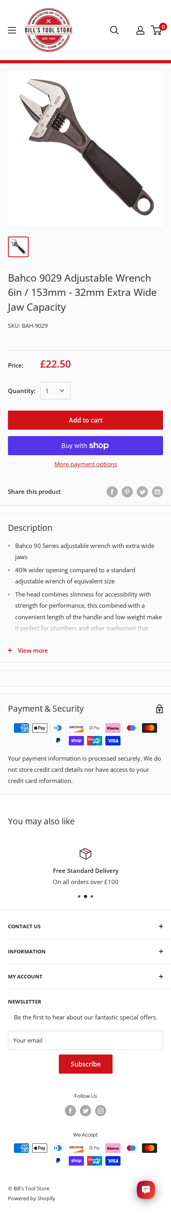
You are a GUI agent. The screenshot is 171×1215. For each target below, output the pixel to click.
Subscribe (86, 1064)
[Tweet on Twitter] (142, 491)
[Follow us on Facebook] (70, 1110)
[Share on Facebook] (112, 491)
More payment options (85, 464)
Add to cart (86, 420)
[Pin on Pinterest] (127, 491)
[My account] (140, 30)
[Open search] (114, 30)
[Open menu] (12, 30)
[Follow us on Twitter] (85, 1110)
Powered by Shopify (31, 1198)
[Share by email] (157, 491)
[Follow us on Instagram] (100, 1110)
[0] (156, 30)
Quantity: (21, 391)
